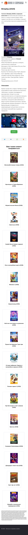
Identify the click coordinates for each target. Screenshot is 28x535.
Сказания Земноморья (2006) (14, 446)
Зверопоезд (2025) (14, 304)
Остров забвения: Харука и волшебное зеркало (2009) (14, 366)
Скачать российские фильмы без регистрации (16, 515)
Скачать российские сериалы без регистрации (14, 512)
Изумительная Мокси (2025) (14, 205)
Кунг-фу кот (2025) (14, 485)
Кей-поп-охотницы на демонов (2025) (14, 324)
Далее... (14, 131)
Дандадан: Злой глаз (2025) (14, 465)
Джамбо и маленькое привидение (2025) (14, 505)
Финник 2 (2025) (14, 284)
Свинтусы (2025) (14, 224)
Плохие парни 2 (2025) (14, 386)
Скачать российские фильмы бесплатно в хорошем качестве (11, 516)
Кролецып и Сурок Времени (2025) (14, 185)
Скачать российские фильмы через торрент (19, 517)
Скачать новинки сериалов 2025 (7, 519)
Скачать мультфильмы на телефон (13, 511)
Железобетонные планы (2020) (14, 165)
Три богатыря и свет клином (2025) (14, 406)
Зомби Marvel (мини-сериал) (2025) (14, 245)
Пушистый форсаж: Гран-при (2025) (14, 345)
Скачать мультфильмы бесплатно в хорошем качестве (10, 510)
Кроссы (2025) (14, 426)
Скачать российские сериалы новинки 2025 (11, 514)
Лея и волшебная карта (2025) (14, 265)
